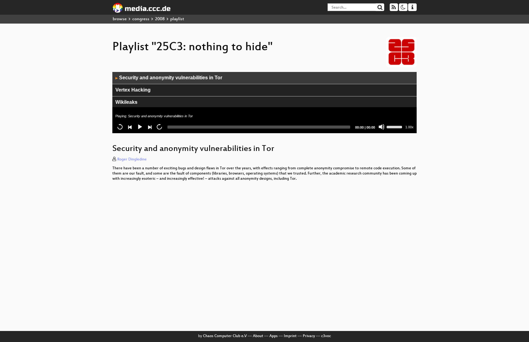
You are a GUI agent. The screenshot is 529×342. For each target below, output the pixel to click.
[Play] (139, 127)
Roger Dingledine (132, 159)
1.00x (409, 127)
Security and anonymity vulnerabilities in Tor (168, 77)
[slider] (395, 126)
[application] (264, 102)
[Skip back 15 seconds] (120, 127)
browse (120, 19)
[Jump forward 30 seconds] (159, 127)
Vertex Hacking (133, 89)
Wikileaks (126, 102)
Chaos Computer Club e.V (225, 336)
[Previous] (130, 127)
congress (140, 19)
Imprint (290, 336)
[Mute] (381, 127)
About (258, 336)
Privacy (309, 336)
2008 (160, 19)
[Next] (149, 127)
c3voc (326, 336)
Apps (273, 336)
